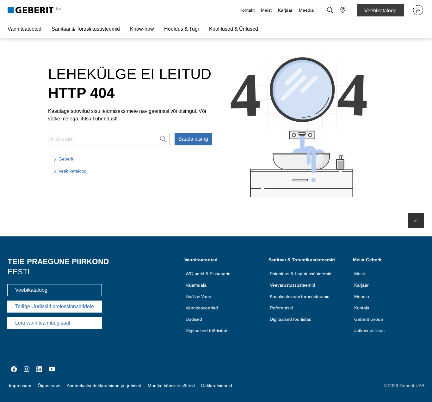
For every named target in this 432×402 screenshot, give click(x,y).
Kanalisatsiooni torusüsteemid (300, 296)
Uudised (194, 319)
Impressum (20, 385)
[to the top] (416, 220)
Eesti (19, 271)
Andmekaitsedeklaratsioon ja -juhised (104, 385)
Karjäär (285, 10)
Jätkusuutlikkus (369, 330)
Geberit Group (368, 319)
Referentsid (281, 307)
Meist (266, 10)
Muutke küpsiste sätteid (171, 385)
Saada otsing (193, 139)
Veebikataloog (380, 10)
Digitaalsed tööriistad (206, 330)
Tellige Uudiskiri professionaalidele (54, 306)
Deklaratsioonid (216, 385)
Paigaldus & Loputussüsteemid (300, 273)
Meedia (306, 10)
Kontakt (247, 10)
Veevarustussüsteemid (292, 285)
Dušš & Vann (198, 296)
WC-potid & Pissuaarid (208, 273)
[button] (330, 10)
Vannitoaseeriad (202, 307)
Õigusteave (49, 385)
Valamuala (196, 285)
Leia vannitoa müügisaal (42, 323)
